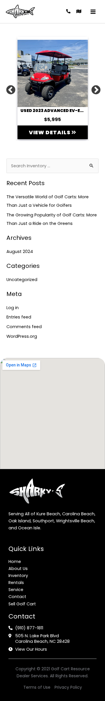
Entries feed (18, 317)
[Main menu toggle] (93, 12)
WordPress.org (21, 336)
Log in (12, 308)
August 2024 (19, 251)
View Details (50, 132)
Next (94, 88)
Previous (8, 88)
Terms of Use (36, 687)
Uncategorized (21, 280)
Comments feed (24, 327)
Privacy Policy (68, 687)
